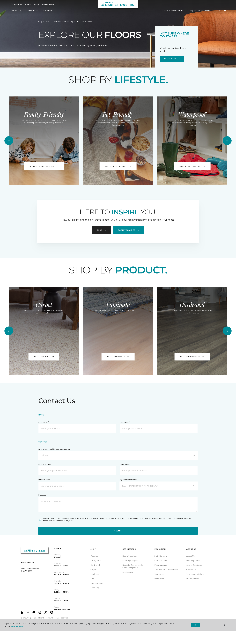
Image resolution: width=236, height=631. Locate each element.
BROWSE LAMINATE (115, 356)
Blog (99, 230)
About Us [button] (48, 11)
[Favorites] (220, 11)
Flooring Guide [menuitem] (160, 565)
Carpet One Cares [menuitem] (194, 565)
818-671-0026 (48, 4)
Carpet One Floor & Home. (39, 618)
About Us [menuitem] (190, 556)
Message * (42, 495)
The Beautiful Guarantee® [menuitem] (166, 570)
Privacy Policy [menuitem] (192, 579)
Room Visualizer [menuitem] (129, 556)
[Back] (8, 140)
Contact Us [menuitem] (191, 570)
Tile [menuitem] (92, 579)
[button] (215, 11)
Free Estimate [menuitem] (96, 583)
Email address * (126, 464)
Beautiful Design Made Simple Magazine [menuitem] (132, 566)
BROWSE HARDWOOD (189, 356)
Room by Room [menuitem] (193, 560)
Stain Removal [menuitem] (160, 556)
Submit (118, 531)
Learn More (170, 58)
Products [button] (16, 11)
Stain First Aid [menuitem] (160, 560)
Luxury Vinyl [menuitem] (95, 560)
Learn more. (17, 626)
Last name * (124, 422)
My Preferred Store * (128, 480)
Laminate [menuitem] (94, 574)
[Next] (227, 140)
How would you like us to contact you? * (55, 449)
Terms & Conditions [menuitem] (195, 574)
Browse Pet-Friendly (115, 166)
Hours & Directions (174, 11)
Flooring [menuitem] (94, 556)
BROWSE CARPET (41, 356)
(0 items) (225, 11)
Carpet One (43, 22)
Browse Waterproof (190, 166)
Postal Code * (44, 480)
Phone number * (45, 464)
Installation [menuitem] (159, 579)
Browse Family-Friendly (41, 166)
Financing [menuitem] (94, 588)
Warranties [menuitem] (159, 574)
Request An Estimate (199, 11)
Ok (195, 625)
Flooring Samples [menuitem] (130, 560)
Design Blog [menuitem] (127, 572)
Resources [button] (32, 11)
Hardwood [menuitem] (95, 565)
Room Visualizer (126, 230)
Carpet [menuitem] (93, 570)
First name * (43, 422)
